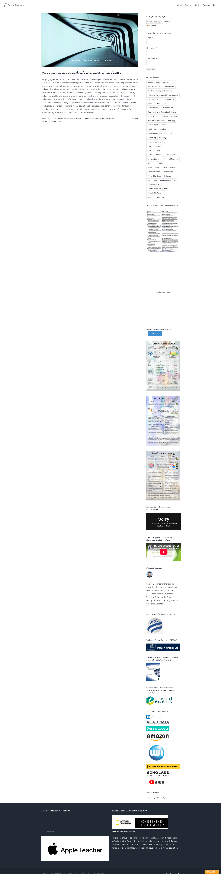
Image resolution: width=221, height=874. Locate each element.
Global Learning (167, 108)
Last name (151, 58)
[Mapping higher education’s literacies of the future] (89, 40)
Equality (151, 103)
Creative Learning (154, 91)
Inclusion (165, 125)
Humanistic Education (156, 120)
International (153, 133)
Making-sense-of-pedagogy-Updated (158, 329)
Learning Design (154, 146)
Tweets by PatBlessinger (156, 797)
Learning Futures (154, 155)
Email (149, 38)
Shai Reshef (152, 180)
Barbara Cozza (168, 82)
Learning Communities (156, 142)
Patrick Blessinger (109, 118)
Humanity (171, 120)
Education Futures (63, 118)
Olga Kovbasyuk (169, 167)
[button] (214, 5)
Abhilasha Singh (154, 82)
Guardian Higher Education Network (162, 112)
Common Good (168, 86)
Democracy (168, 91)
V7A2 (59, 121)
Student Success (154, 184)
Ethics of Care (162, 103)
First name (151, 48)
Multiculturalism (154, 167)
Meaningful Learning (156, 163)
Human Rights (153, 125)
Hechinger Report (154, 116)
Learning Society (170, 155)
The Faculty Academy (155, 838)
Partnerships (168, 172)
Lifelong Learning (154, 159)
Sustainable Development (157, 189)
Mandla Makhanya (96, 118)
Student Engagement (168, 180)
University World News (49, 121)
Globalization (153, 108)
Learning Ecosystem (155, 150)
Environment (169, 99)
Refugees (168, 176)
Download (155, 333)
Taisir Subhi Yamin (155, 193)
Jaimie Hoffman (166, 133)
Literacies (86, 118)
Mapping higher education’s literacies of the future (81, 72)
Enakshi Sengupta (76, 118)
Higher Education (171, 116)
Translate (153, 25)
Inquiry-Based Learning (157, 129)
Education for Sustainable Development (163, 95)
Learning (162, 137)
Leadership (152, 137)
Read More (134, 118)
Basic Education (154, 86)
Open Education (154, 172)
